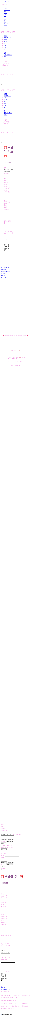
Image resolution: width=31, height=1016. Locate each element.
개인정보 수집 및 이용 (7, 834)
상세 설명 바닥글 (5, 271)
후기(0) (3, 273)
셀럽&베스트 (7, 10)
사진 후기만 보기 (7, 845)
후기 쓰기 (3, 849)
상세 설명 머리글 (5, 268)
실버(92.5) (6, 14)
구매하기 (3, 870)
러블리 (5, 11)
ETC (5, 17)
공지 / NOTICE (7, 23)
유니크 (5, 13)
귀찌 (5, 16)
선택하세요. (7, 180)
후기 (5, 20)
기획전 (5, 8)
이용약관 (3, 987)
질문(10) (3, 275)
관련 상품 (3, 277)
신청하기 (3, 973)
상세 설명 (3, 270)
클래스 (5, 25)
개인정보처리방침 (5, 989)
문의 (5, 22)
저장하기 (3, 843)
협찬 (5, 19)
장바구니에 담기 (5, 952)
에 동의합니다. (11, 834)
